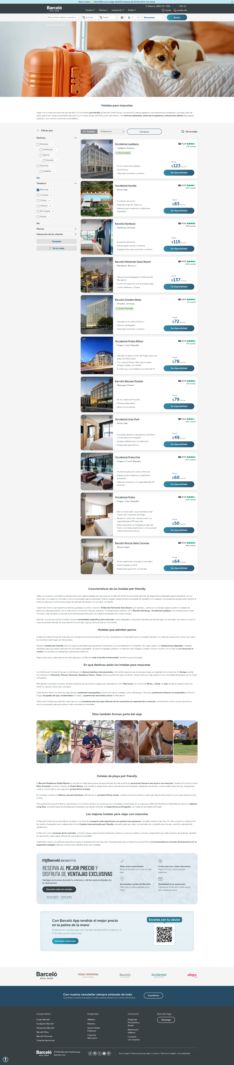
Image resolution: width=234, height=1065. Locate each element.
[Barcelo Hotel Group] (43, 1053)
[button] (232, 2)
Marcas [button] (40, 229)
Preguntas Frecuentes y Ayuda (133, 1023)
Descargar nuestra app (65, 941)
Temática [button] (41, 183)
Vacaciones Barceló (45, 1028)
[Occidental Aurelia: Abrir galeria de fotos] (110, 183)
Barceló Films (42, 1032)
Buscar (177, 17)
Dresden (51, 160)
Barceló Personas (44, 1036)
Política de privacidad (140, 1053)
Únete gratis (66, 897)
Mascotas (45, 189)
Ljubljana (48, 171)
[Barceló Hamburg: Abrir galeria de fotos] (110, 221)
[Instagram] (95, 1053)
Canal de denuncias (45, 1040)
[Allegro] (193, 975)
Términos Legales (168, 1053)
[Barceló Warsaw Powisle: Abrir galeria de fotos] (110, 379)
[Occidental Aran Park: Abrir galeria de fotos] (110, 417)
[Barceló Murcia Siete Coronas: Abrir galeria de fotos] (110, 541)
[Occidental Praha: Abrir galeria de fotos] (110, 495)
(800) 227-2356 (163, 6)
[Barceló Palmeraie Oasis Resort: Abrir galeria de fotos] (110, 259)
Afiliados (91, 1020)
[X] (99, 1053)
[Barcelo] (125, 975)
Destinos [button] (40, 138)
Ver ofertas (150, 2)
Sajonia (48, 155)
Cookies (155, 1053)
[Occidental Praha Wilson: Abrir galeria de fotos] (110, 339)
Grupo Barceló (43, 1020)
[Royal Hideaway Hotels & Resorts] (88, 975)
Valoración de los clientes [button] (49, 234)
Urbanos (45, 206)
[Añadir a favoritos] (84, 142)
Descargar (166, 1020)
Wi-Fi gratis (46, 211)
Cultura (44, 200)
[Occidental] (159, 975)
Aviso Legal (124, 1053)
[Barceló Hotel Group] (54, 8)
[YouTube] (104, 1053)
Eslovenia (45, 166)
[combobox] (63, 17)
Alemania (45, 144)
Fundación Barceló (45, 1024)
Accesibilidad (184, 1053)
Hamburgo (49, 149)
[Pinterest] (109, 1053)
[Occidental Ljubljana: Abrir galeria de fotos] (110, 142)
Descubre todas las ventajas (59, 889)
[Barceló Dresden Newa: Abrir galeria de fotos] (110, 297)
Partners (91, 1024)
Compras (45, 195)
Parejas (44, 216)
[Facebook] (90, 1053)
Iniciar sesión (53, 897)
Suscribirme (153, 995)
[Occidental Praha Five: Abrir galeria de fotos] (110, 455)
